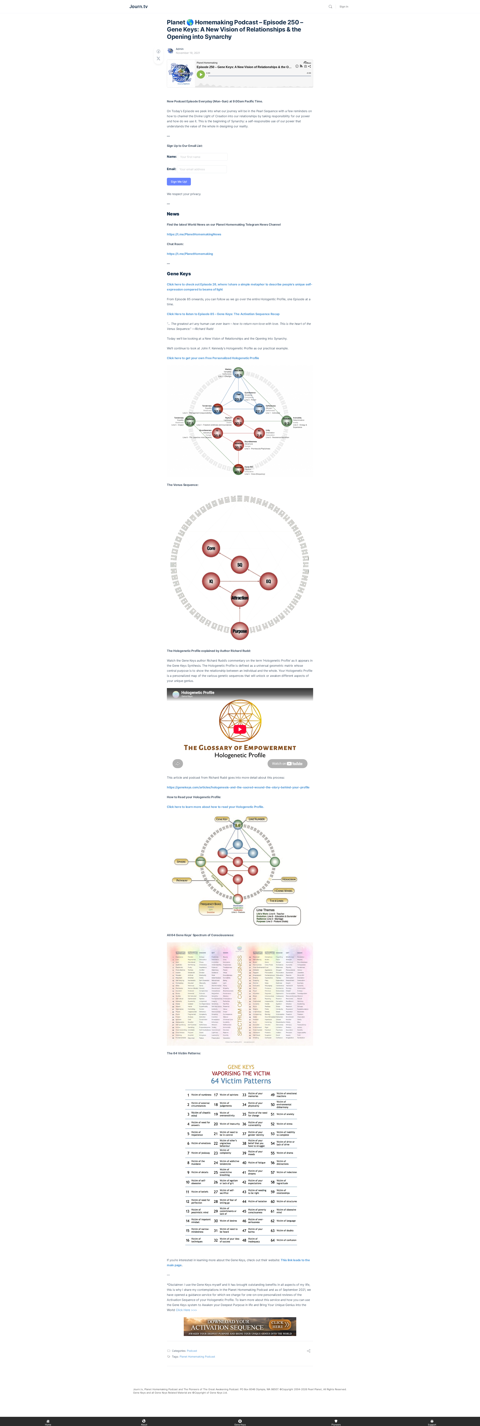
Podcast (192, 1350)
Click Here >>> (186, 1310)
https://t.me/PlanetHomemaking (190, 254)
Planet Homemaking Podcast (197, 1356)
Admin (180, 48)
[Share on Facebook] (158, 51)
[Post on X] (158, 58)
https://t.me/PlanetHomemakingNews (194, 234)
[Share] (308, 1351)
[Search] (330, 6)
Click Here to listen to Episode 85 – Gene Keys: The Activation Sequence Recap (223, 314)
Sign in (344, 6)
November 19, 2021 (188, 52)
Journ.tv (138, 6)
